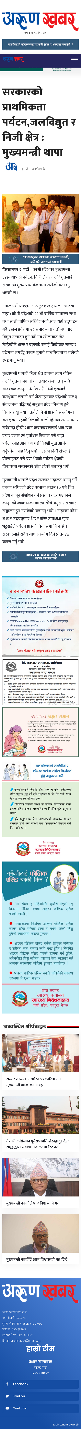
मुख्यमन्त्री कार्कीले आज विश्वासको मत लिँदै (36, 1259)
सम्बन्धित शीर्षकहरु (24, 1027)
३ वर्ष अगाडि (37, 169)
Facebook (20, 1384)
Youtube (20, 1408)
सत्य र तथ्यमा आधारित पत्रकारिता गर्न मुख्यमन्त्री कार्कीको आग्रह (33, 1082)
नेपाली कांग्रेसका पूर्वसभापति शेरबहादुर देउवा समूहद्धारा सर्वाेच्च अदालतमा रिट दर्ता (38, 1144)
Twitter (19, 1396)
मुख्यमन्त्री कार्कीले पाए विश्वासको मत (33, 1203)
